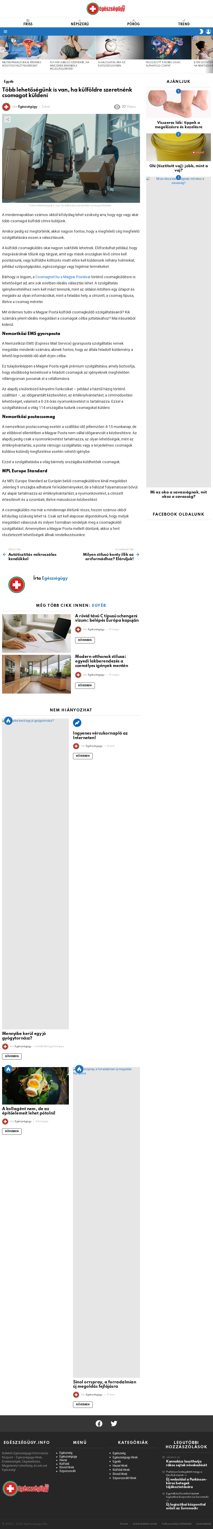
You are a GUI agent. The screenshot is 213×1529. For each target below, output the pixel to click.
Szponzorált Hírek (124, 1478)
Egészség (65, 1452)
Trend (184, 24)
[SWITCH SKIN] (201, 31)
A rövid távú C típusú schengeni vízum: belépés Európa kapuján (107, 618)
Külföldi (64, 1463)
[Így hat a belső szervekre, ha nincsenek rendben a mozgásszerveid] (72, 47)
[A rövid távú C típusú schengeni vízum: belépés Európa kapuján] (36, 633)
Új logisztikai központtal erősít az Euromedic (186, 1506)
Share (7, 119)
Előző (2, 54)
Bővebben (85, 640)
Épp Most (8, 721)
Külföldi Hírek (121, 1469)
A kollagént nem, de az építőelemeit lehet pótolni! (28, 1111)
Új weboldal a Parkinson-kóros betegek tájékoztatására (186, 1483)
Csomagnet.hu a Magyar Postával (62, 277)
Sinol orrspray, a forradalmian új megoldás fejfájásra (104, 1384)
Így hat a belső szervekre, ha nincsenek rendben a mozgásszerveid (69, 65)
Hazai (63, 1460)
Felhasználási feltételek (177, 1524)
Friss (27, 24)
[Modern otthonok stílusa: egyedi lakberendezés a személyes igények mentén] (36, 674)
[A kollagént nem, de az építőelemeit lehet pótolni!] (35, 1086)
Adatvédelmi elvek (145, 1524)
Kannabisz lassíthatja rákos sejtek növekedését (186, 1463)
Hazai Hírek (120, 1465)
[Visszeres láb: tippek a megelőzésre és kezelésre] (178, 104)
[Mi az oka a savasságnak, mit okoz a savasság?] (178, 332)
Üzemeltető (203, 1524)
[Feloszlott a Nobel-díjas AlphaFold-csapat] (168, 47)
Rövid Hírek (66, 1467)
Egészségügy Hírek (125, 1457)
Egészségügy (68, 1456)
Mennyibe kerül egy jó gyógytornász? (24, 1036)
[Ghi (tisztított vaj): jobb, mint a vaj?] (178, 147)
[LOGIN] (208, 31)
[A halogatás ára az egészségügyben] (120, 47)
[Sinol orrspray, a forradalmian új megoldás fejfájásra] (106, 1222)
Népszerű (80, 24)
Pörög (133, 24)
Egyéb (99, 606)
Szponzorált (67, 1471)
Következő (211, 54)
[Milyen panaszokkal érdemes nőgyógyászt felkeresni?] (24, 47)
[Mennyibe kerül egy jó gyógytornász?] (35, 874)
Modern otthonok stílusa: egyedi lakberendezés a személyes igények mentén (101, 661)
